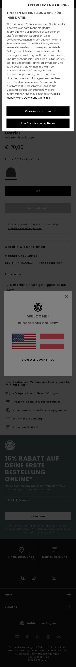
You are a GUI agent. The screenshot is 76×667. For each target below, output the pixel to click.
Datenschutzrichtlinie (37, 97)
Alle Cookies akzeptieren (38, 123)
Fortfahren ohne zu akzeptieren (47, 4)
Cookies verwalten (38, 111)
